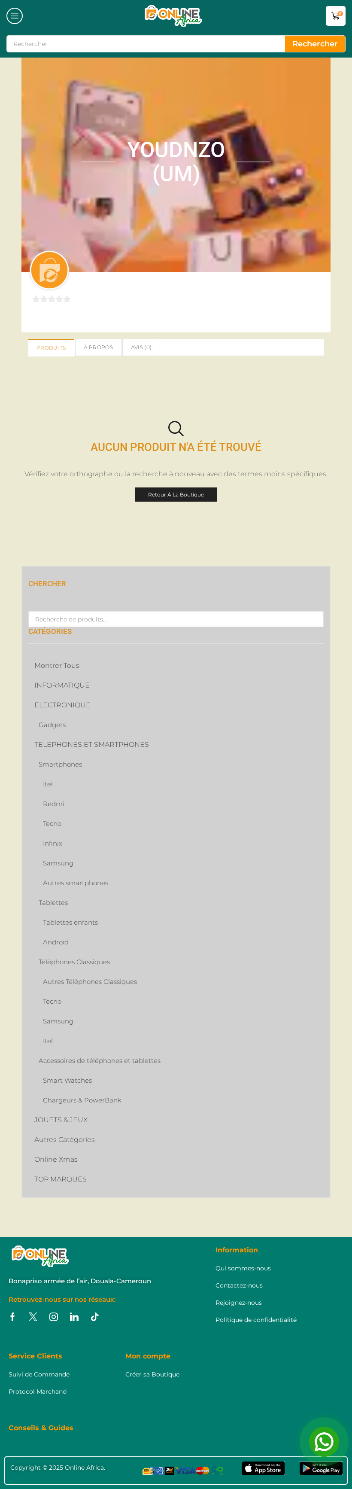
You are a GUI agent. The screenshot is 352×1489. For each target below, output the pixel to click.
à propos (98, 347)
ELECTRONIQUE (62, 705)
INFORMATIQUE (62, 685)
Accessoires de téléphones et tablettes (100, 1061)
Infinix (52, 843)
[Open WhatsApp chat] (324, 1442)
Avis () (141, 347)
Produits (51, 347)
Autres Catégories (64, 1140)
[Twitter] (33, 1316)
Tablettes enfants (70, 922)
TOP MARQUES (60, 1179)
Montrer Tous (56, 665)
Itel (48, 784)
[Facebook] (13, 1316)
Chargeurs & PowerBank (82, 1100)
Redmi (53, 804)
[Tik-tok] (95, 1316)
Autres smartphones (75, 883)
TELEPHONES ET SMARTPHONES (91, 744)
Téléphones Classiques (74, 962)
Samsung (58, 863)
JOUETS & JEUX (61, 1120)
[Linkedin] (74, 1316)
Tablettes (53, 902)
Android (56, 942)
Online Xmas (56, 1159)
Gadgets (52, 725)
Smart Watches (67, 1080)
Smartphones (60, 764)
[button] (14, 16)
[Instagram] (53, 1316)
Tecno (52, 823)
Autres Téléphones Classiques (90, 981)
